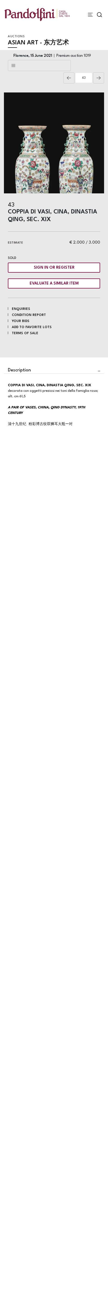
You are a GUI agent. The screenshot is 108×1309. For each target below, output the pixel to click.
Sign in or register (54, 268)
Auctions (16, 36)
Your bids (20, 321)
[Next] (98, 77)
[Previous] (68, 77)
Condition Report (29, 315)
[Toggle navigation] (90, 14)
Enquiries (21, 309)
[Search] (99, 14)
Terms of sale (25, 333)
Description (19, 370)
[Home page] (37, 14)
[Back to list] (39, 65)
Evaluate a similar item (54, 284)
